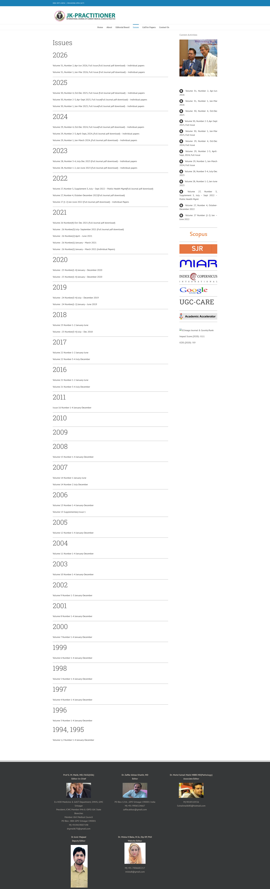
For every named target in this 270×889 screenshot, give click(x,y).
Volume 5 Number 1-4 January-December (72, 678)
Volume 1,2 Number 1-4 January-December (73, 740)
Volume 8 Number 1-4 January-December (72, 616)
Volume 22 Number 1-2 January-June (70, 352)
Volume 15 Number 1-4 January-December (73, 456)
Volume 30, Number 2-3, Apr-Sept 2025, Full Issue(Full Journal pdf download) (90, 99)
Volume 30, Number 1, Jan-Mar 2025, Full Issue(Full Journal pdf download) (89, 106)
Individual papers (136, 65)
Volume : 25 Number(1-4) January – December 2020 (77, 270)
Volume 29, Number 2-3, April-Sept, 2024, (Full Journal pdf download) (87, 133)
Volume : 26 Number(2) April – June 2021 (72, 236)
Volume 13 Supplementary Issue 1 (69, 511)
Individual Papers (120, 201)
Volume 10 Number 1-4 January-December (73, 574)
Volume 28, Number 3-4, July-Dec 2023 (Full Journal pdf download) (85, 161)
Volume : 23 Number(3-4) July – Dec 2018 (73, 331)
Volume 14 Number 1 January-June (69, 477)
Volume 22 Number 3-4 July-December (71, 359)
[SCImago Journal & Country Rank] (196, 330)
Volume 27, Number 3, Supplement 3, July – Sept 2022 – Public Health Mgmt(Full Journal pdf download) (103, 188)
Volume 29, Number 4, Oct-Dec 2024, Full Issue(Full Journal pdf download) (89, 127)
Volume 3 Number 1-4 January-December (72, 720)
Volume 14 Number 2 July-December (70, 484)
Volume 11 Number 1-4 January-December (73, 553)
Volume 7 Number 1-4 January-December (72, 637)
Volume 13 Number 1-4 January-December (73, 505)
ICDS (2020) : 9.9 (187, 342)
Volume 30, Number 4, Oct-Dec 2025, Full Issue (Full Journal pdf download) (89, 93)
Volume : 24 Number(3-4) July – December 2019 (76, 297)
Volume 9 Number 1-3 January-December (72, 595)
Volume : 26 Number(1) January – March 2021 (74, 242)
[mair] (198, 260)
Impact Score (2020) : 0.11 (192, 336)
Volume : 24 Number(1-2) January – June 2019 (75, 304)
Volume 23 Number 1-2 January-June (70, 325)
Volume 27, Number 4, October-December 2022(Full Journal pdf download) (89, 195)
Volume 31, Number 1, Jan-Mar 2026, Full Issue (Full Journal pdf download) (89, 72)
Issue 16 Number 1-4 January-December (72, 407)
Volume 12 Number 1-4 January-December (73, 532)
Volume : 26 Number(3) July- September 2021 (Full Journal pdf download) (88, 229)
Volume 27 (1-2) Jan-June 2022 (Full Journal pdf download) (81, 201)
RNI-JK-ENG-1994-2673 (75, 3)
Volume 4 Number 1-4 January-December (72, 699)
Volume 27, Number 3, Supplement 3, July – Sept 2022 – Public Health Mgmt (198, 195)
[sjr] (198, 246)
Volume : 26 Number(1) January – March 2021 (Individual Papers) (84, 249)
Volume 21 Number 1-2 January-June (70, 380)
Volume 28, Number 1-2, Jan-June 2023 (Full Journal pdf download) (85, 167)
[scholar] (193, 288)
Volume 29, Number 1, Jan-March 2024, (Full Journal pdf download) (85, 140)
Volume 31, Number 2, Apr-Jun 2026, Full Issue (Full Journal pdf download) (89, 65)
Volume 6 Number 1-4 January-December (72, 657)
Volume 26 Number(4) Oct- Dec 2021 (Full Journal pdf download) (84, 222)
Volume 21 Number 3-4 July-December (71, 386)
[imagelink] (198, 231)
